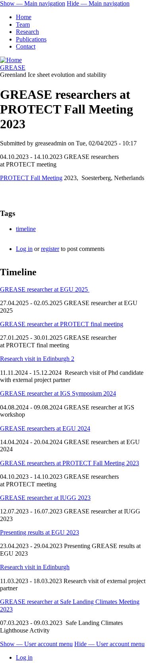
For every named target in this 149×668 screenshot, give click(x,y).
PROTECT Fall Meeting (31, 177)
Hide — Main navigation (98, 3)
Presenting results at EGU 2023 (39, 532)
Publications (31, 39)
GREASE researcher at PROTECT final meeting (61, 324)
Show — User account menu (36, 644)
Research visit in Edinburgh (35, 567)
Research (27, 31)
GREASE (12, 67)
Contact (25, 46)
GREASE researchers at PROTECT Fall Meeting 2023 (69, 463)
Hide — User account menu (109, 644)
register (50, 248)
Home (23, 17)
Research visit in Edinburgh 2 (37, 358)
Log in (24, 248)
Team (23, 24)
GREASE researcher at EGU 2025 (44, 289)
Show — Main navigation (32, 3)
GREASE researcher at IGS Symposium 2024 (58, 393)
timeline (26, 228)
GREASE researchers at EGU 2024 (45, 428)
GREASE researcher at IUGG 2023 (45, 497)
